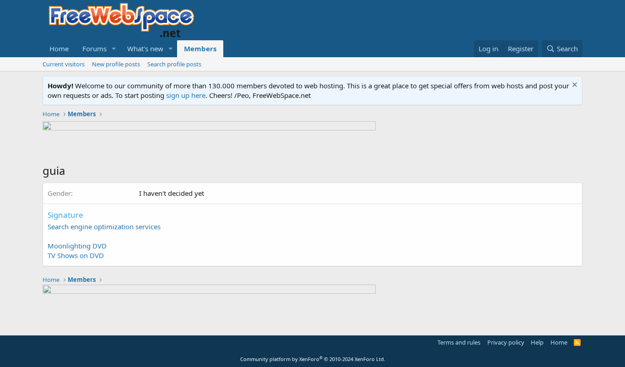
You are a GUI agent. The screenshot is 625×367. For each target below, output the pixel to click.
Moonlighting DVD (77, 245)
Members (200, 48)
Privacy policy (505, 342)
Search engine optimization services (104, 226)
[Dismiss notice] (573, 86)
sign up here (185, 95)
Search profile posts (174, 64)
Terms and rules (458, 342)
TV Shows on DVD (76, 255)
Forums (94, 48)
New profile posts (116, 64)
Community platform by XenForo (312, 359)
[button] (114, 48)
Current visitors (64, 64)
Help (537, 342)
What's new (145, 48)
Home (59, 48)
